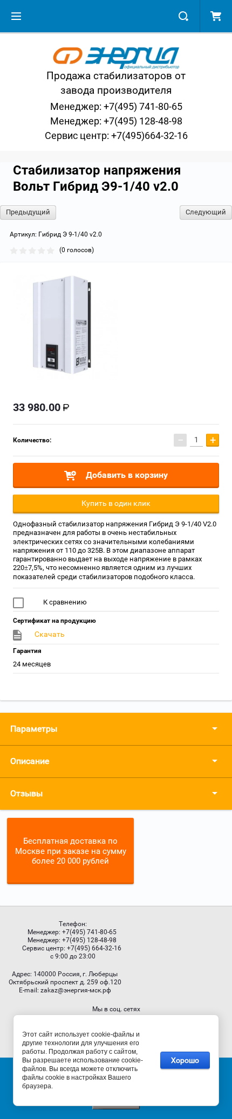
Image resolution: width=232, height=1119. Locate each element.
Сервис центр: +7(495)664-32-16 (116, 135)
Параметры (33, 729)
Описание (29, 761)
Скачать (50, 634)
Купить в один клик (116, 503)
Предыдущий (28, 212)
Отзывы (26, 793)
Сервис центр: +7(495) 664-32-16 (71, 948)
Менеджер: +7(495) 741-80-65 (116, 106)
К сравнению (64, 602)
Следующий (206, 212)
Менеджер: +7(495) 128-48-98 (116, 121)
